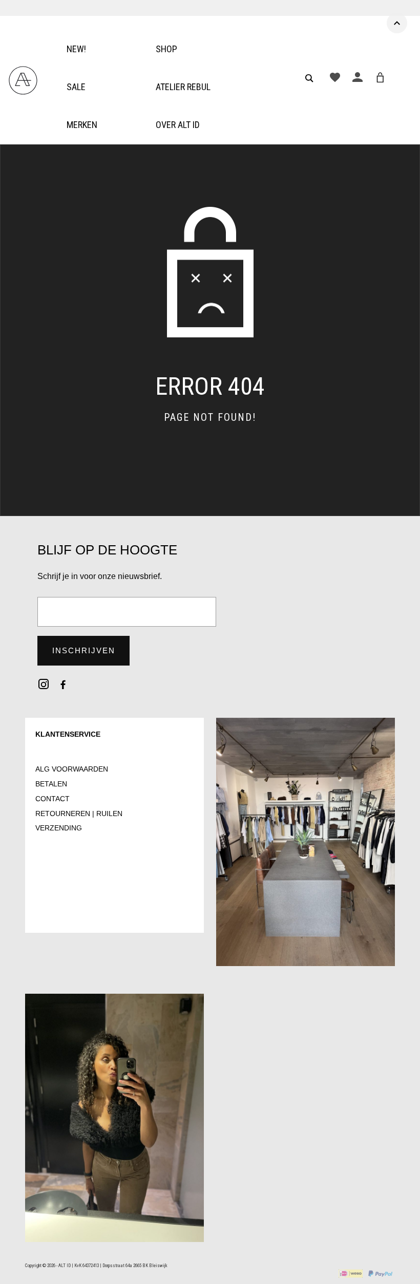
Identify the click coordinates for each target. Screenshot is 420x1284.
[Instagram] (43, 684)
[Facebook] (63, 684)
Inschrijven (83, 650)
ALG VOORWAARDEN (71, 769)
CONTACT (52, 799)
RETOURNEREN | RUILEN (78, 813)
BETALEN (51, 784)
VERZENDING (58, 828)
